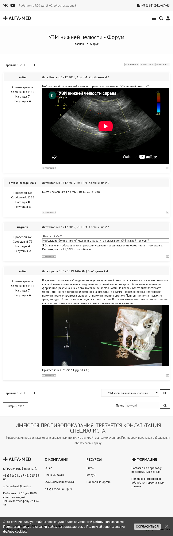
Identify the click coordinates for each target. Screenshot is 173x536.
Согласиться (147, 526)
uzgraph (22, 227)
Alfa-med (19, 18)
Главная (79, 44)
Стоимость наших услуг (59, 482)
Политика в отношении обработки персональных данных (147, 482)
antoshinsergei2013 (22, 183)
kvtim (23, 77)
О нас (48, 468)
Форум (94, 44)
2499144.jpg (70, 370)
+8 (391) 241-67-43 (155, 5)
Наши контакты (54, 475)
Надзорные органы (99, 482)
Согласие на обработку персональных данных (146, 470)
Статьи (90, 468)
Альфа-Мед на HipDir (58, 489)
